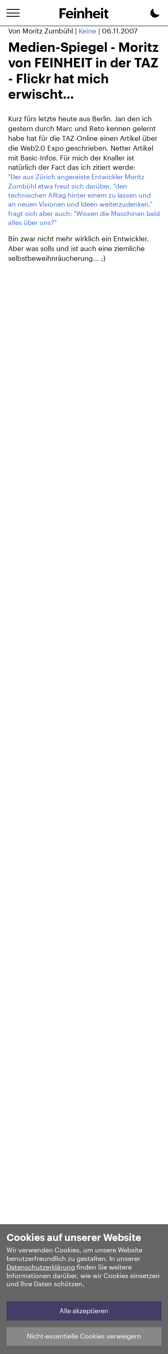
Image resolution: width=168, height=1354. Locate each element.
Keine (87, 31)
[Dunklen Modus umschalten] (155, 14)
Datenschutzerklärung (41, 1267)
